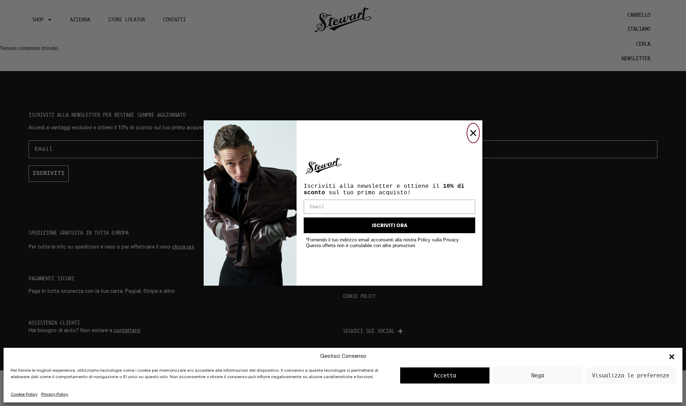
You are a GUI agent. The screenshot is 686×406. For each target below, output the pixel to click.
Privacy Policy (54, 394)
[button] (671, 356)
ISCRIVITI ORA (389, 225)
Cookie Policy (24, 394)
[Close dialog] (473, 133)
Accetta (445, 375)
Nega (537, 375)
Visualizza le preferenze (630, 375)
